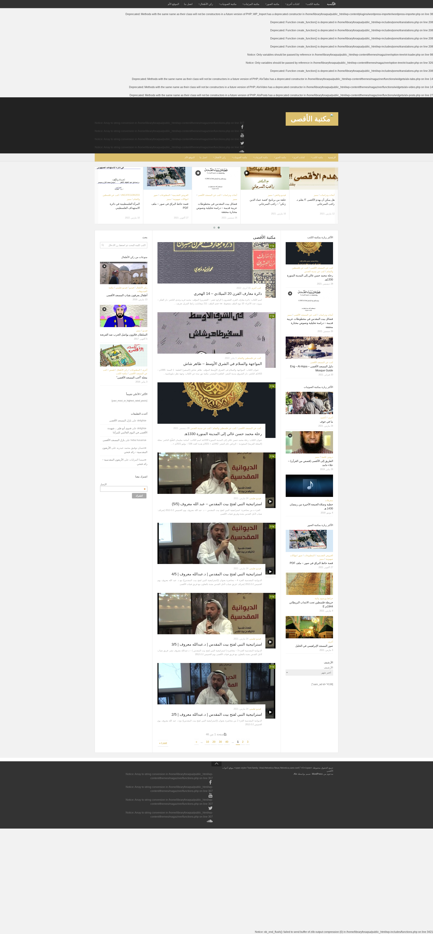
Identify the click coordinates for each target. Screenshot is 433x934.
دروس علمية (327, 457)
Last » (163, 743)
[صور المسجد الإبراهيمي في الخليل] (309, 627)
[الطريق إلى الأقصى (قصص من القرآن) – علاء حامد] (309, 442)
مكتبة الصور (273, 4)
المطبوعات (165, 195)
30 (220, 741)
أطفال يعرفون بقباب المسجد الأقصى (126, 295)
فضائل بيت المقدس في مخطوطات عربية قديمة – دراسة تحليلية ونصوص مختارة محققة (216, 207)
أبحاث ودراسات (230, 195)
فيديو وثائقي (280, 195)
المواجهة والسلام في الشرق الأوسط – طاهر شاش (222, 364)
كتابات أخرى (293, 4)
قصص (112, 370)
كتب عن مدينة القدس (200, 428)
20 (213, 741)
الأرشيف (328, 667)
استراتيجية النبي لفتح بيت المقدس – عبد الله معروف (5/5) (217, 504)
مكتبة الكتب (313, 4)
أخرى (144, 370)
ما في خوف (326, 421)
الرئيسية (332, 157)
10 (207, 741)
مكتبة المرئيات (251, 4)
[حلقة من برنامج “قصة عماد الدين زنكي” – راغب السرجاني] (265, 178)
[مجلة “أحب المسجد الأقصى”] (123, 355)
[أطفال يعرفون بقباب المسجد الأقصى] (123, 273)
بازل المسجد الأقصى (120, 420)
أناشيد (323, 417)
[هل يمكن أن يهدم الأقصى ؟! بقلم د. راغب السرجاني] (313, 178)
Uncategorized (130, 195)
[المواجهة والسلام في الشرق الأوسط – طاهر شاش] (216, 340)
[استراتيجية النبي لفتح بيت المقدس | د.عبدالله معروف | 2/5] (216, 691)
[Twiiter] (242, 143)
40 (226, 741)
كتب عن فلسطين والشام (249, 358)
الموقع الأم (173, 4)
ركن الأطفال (206, 4)
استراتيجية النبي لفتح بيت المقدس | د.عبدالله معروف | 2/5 (217, 714)
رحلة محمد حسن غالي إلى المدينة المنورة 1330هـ (223, 434)
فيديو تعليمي (255, 498)
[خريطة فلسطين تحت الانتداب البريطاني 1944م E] (309, 584)
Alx (295, 774)
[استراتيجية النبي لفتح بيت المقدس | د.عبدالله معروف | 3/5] (216, 620)
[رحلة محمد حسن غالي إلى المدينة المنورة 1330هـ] (216, 410)
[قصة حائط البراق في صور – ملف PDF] (167, 178)
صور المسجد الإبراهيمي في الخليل (314, 645)
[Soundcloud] (242, 151)
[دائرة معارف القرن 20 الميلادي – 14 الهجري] (216, 270)
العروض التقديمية (180, 195)
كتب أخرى (256, 288)
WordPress (317, 774)
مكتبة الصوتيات (228, 4)
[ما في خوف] (309, 403)
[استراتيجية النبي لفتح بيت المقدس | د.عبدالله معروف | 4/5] (216, 550)
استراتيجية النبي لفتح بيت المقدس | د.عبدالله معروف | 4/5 (217, 574)
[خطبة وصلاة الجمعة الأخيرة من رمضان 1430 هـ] (309, 486)
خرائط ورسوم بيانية (324, 598)
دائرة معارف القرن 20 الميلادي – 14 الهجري (228, 293)
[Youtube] (242, 135)
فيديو (131, 287)
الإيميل (123, 484)
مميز (129, 199)
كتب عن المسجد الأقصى (209, 195)
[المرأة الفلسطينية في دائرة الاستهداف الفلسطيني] (119, 178)
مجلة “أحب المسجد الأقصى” (131, 377)
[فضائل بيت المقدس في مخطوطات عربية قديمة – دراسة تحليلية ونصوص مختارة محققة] (216, 178)
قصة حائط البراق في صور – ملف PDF (311, 563)
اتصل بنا (188, 4)
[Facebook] (242, 127)
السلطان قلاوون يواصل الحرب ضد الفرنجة (123, 334)
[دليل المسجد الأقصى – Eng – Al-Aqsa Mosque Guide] (309, 348)
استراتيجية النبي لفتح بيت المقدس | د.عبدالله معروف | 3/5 (217, 644)
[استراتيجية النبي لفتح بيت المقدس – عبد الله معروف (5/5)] (216, 480)
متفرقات (329, 500)
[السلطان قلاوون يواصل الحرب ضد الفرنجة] (123, 316)
